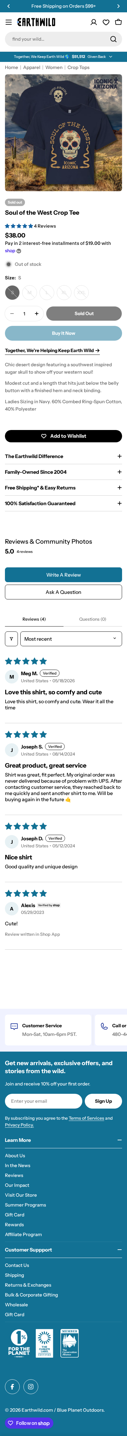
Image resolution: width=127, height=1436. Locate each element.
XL (66, 295)
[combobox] (63, 39)
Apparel (31, 67)
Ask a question (63, 592)
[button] (8, 6)
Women (54, 67)
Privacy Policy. (19, 1125)
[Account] (93, 22)
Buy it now (63, 333)
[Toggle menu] (8, 22)
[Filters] (11, 638)
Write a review (63, 575)
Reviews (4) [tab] (34, 619)
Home (11, 67)
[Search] (113, 39)
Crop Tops (78, 67)
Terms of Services (86, 1118)
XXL (83, 295)
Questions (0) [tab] (92, 619)
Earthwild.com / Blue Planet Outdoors (63, 1410)
